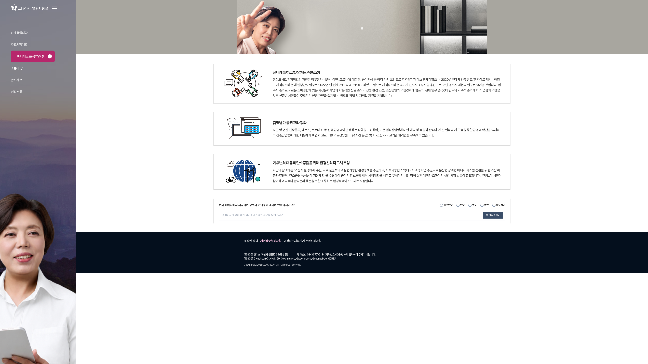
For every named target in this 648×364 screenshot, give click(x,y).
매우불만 (500, 204)
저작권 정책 (251, 241)
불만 (486, 204)
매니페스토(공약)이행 (31, 56)
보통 (474, 204)
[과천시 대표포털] (20, 7)
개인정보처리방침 (270, 241)
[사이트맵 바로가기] (52, 8)
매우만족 (448, 204)
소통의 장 (17, 68)
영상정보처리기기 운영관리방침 (302, 241)
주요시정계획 (19, 45)
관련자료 (16, 80)
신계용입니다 (19, 33)
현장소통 (16, 92)
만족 (462, 204)
